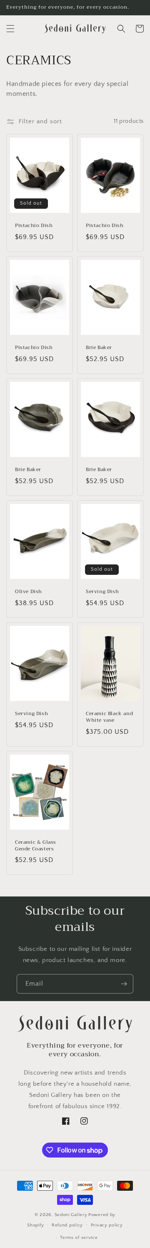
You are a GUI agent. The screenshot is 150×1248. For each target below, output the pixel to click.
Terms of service (79, 1237)
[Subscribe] (124, 984)
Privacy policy (107, 1225)
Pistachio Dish (33, 225)
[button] (10, 29)
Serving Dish (102, 592)
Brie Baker (99, 347)
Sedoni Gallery (71, 1214)
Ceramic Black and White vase (109, 717)
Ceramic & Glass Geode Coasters (35, 845)
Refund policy (67, 1225)
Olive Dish (28, 592)
